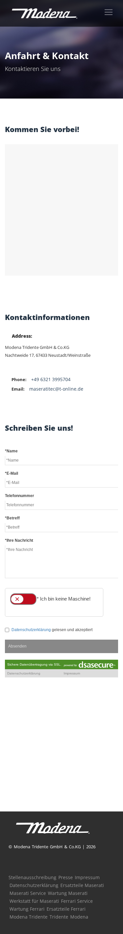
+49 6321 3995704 (51, 379)
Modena (79, 917)
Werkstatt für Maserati (34, 901)
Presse (65, 877)
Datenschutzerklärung (34, 885)
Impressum (87, 877)
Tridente (59, 917)
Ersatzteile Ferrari (66, 909)
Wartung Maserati (68, 893)
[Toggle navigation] (108, 12)
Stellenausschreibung (32, 877)
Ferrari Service (77, 901)
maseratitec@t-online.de (56, 389)
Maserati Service (28, 893)
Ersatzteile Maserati (82, 885)
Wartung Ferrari (27, 909)
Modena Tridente (29, 917)
